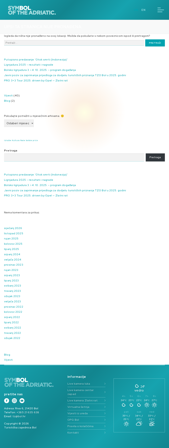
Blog (7, 100)
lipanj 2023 (11, 280)
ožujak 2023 (12, 296)
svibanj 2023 (12, 285)
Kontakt (73, 432)
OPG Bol (73, 419)
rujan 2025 (11, 238)
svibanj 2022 (12, 327)
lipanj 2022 (11, 322)
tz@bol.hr (19, 416)
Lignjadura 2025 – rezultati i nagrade (28, 64)
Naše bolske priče (29, 140)
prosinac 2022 (13, 306)
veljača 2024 (12, 259)
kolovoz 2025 (13, 244)
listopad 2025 (13, 233)
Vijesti (8, 95)
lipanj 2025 (11, 249)
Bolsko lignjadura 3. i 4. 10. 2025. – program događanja (40, 70)
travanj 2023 (12, 291)
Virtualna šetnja (78, 407)
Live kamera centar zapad (81, 392)
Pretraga (10, 150)
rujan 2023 (11, 270)
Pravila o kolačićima (81, 426)
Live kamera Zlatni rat (83, 400)
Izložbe (7, 140)
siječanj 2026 (13, 228)
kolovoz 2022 (13, 312)
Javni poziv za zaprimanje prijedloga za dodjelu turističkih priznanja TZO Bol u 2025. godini (65, 75)
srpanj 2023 (12, 275)
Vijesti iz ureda (78, 413)
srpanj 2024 (12, 254)
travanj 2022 (12, 333)
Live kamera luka (79, 383)
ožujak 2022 (12, 338)
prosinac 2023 (13, 264)
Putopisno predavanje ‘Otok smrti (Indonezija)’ (36, 59)
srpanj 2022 (12, 317)
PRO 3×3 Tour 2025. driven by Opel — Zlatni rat (36, 80)
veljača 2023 (12, 301)
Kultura (16, 140)
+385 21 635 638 (28, 412)
